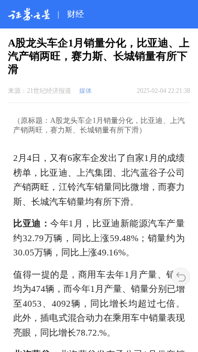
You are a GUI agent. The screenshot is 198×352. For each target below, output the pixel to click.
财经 (75, 13)
